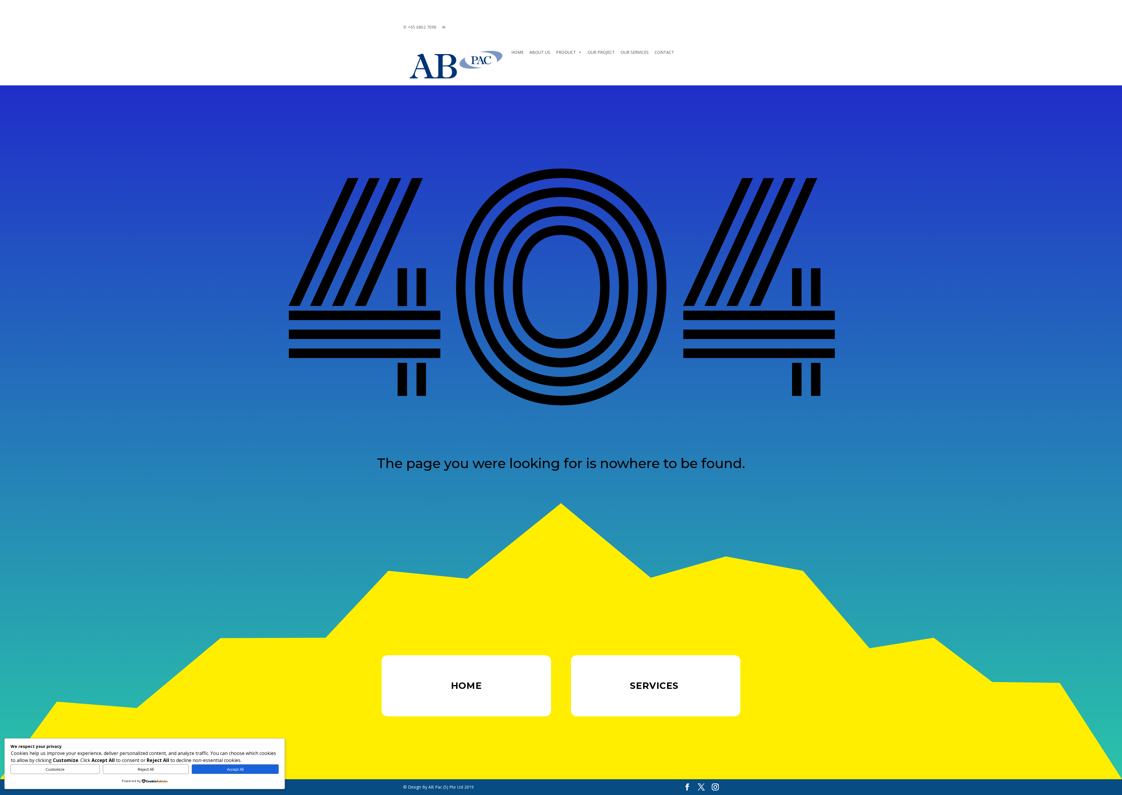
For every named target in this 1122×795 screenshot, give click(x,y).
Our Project (601, 52)
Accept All (235, 769)
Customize (55, 769)
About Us (539, 52)
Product (566, 52)
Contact (664, 52)
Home (517, 52)
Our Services (635, 52)
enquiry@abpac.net (464, 27)
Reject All (146, 769)
